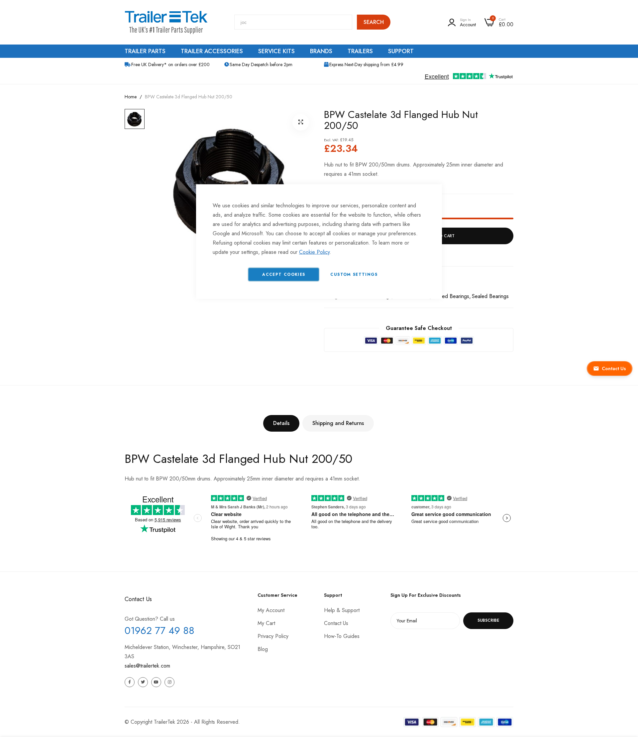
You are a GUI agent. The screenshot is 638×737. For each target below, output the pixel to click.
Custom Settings (353, 274)
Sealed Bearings (450, 296)
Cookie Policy (314, 252)
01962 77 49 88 (159, 630)
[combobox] (293, 22)
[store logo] (166, 22)
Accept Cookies (283, 274)
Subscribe (488, 620)
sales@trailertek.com (147, 666)
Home (131, 96)
